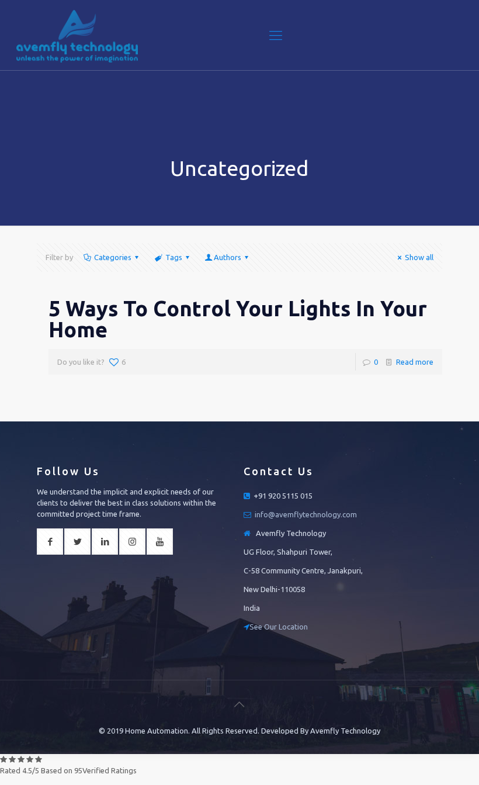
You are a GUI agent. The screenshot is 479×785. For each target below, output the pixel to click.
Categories (112, 257)
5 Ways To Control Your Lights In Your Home (237, 318)
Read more (414, 362)
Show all (419, 257)
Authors (227, 257)
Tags (173, 257)
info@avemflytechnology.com (306, 514)
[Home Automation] (77, 35)
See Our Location (278, 627)
